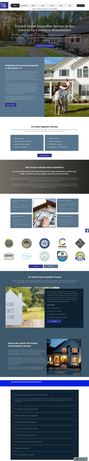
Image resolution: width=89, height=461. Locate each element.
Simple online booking (64, 220)
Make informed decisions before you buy (22, 205)
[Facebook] (87, 230)
